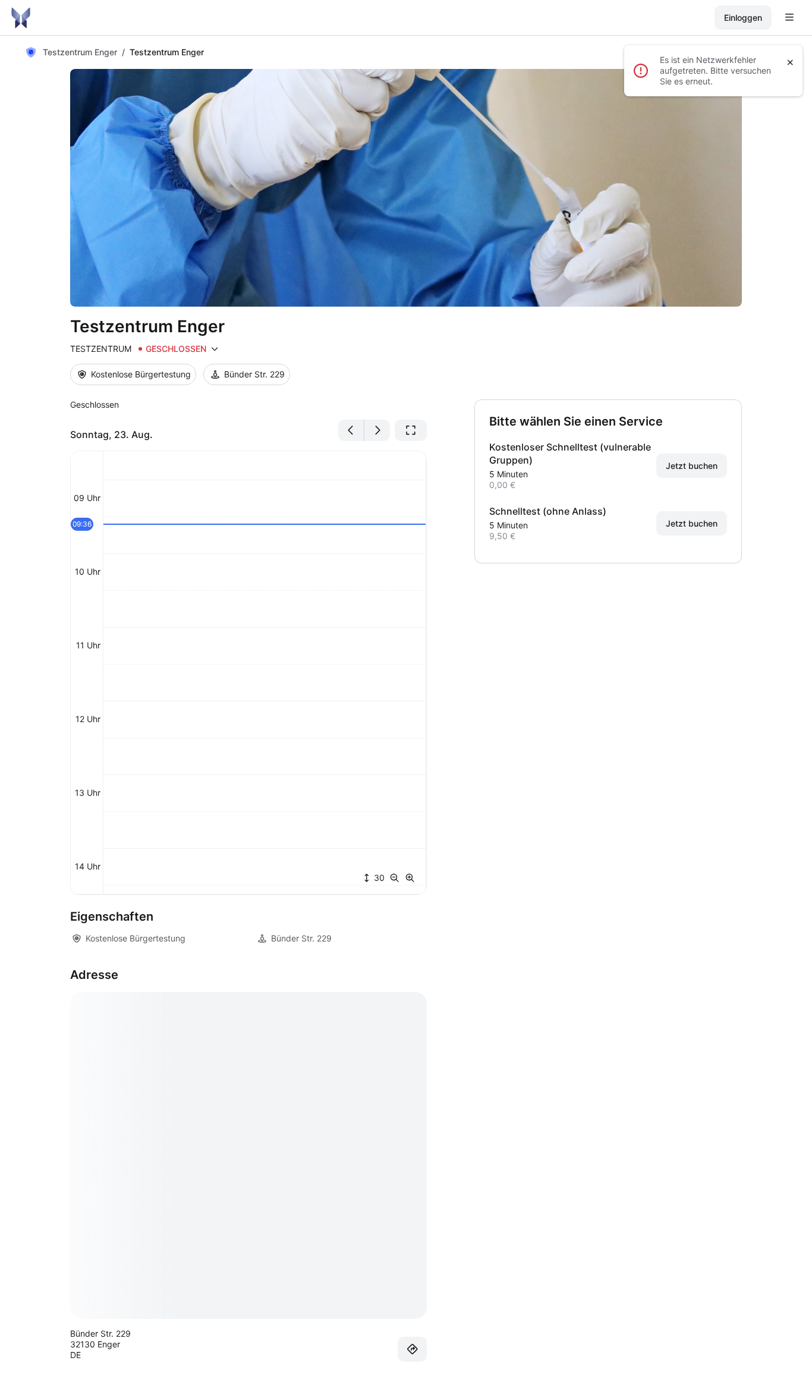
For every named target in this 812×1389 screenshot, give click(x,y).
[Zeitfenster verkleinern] (397, 878)
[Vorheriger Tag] (351, 430)
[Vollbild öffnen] (411, 430)
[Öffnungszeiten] (214, 349)
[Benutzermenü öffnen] (789, 17)
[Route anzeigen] (412, 1349)
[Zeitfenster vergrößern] (410, 878)
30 (378, 878)
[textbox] (248, 404)
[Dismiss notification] (790, 62)
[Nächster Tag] (377, 430)
